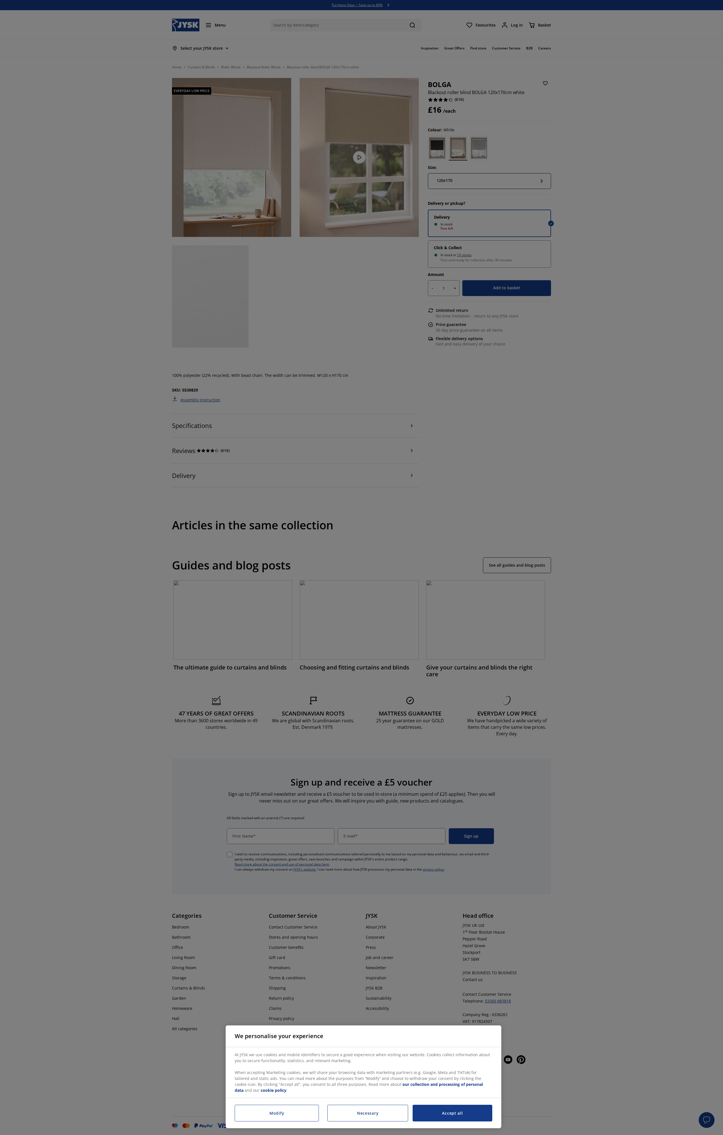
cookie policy (273, 1090)
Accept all (452, 1113)
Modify (276, 1113)
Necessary (367, 1113)
